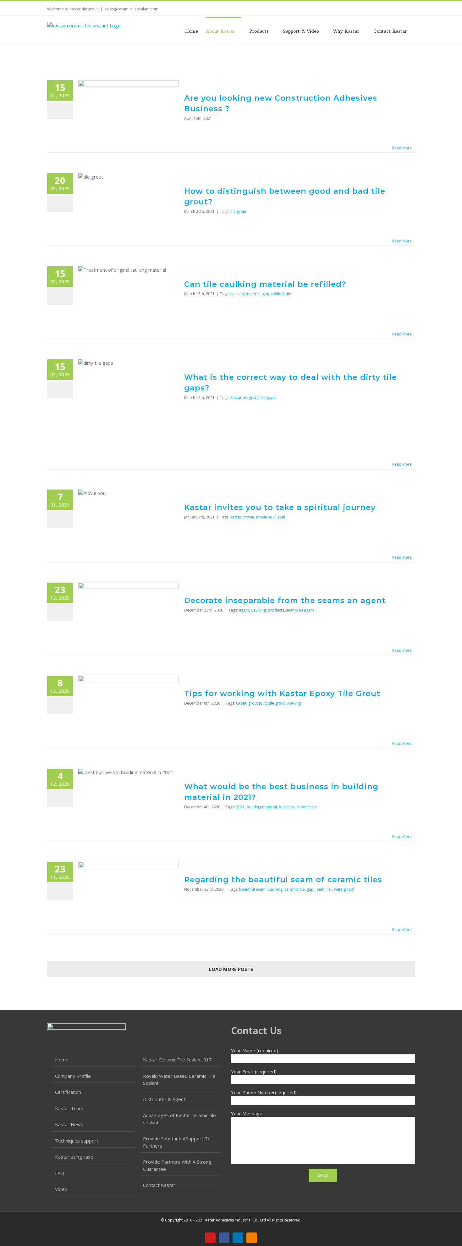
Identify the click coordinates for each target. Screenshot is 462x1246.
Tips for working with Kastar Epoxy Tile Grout (282, 693)
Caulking (258, 610)
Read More (402, 148)
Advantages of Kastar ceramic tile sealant (179, 1119)
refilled (277, 293)
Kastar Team (69, 1108)
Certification (68, 1092)
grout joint (257, 703)
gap (265, 293)
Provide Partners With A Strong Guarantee (177, 1165)
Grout (241, 703)
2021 (240, 807)
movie (248, 517)
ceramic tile (306, 807)
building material (262, 807)
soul (281, 517)
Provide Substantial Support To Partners (177, 1142)
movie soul (266, 517)
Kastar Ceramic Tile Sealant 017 (177, 1059)
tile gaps (268, 397)
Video (61, 1189)
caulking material (245, 293)
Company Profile (73, 1076)
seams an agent (300, 610)
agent (244, 610)
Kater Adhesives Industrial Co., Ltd (235, 1220)
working (294, 703)
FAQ (59, 1173)
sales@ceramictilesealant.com (131, 9)
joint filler (324, 889)
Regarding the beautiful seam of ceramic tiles (283, 879)
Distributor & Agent (164, 1099)
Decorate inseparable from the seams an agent (285, 600)
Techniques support (76, 1141)
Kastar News (69, 1124)
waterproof (344, 889)
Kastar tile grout (244, 397)
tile (288, 293)
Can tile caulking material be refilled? (265, 284)
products (276, 610)
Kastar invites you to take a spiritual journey (280, 507)
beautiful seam (252, 889)
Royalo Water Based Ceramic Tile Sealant (179, 1079)
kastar (235, 517)
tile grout (238, 211)
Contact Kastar (159, 1185)
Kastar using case (74, 1157)
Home (62, 1059)
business (286, 807)
